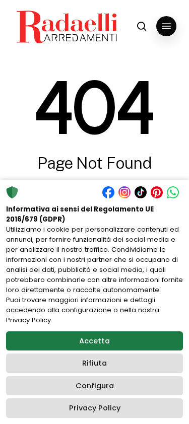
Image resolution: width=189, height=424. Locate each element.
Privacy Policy (94, 408)
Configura (95, 386)
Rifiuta (94, 363)
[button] (166, 26)
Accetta (94, 341)
